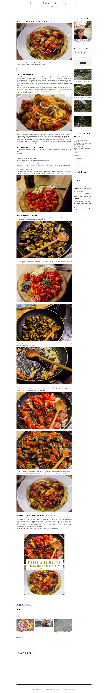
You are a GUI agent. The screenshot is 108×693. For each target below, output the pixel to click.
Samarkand (76, 203)
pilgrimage (86, 201)
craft (78, 188)
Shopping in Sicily (19, 631)
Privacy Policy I (60, 689)
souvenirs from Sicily (67, 83)
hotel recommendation (87, 191)
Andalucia (80, 185)
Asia (87, 185)
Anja (20, 637)
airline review (76, 185)
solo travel (80, 205)
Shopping (84, 203)
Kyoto (76, 201)
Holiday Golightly (54, 3)
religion (89, 201)
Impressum (74, 689)
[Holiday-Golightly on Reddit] (84, 52)
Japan (76, 199)
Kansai (88, 199)
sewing (79, 203)
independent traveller (82, 196)
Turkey (80, 208)
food (82, 189)
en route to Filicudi (45, 91)
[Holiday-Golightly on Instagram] (78, 52)
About (56, 11)
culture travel (81, 188)
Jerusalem (80, 199)
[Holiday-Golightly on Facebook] (81, 52)
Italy (90, 196)
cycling (85, 188)
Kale (50, 690)
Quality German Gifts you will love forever (60, 646)
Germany (87, 189)
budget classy (77, 186)
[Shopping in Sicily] (25, 625)
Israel (87, 196)
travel (76, 208)
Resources (47, 11)
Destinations (36, 11)
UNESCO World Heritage (86, 208)
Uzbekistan (79, 210)
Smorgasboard (66, 11)
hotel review (78, 194)
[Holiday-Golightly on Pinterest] (75, 52)
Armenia (84, 185)
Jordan (84, 199)
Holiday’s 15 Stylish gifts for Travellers (27, 646)
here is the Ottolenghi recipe (28, 139)
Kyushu (79, 201)
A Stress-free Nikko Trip (78, 146)
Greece (75, 191)
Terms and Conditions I (67, 689)
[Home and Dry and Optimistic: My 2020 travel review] (44, 623)
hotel (81, 191)
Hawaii (78, 191)
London (82, 201)
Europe (87, 188)
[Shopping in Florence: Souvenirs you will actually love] (63, 625)
